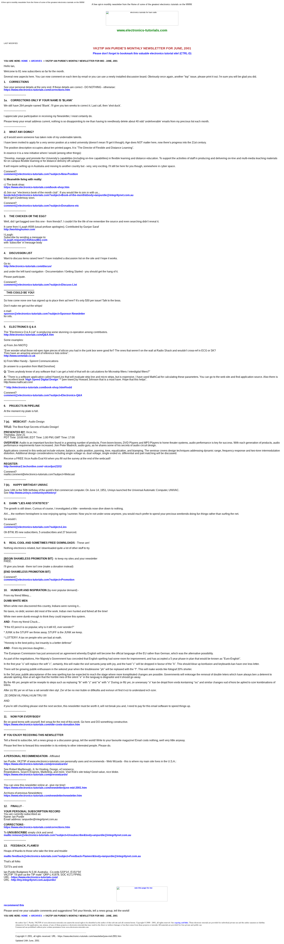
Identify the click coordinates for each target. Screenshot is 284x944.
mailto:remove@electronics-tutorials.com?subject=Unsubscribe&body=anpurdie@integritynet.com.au (67, 835)
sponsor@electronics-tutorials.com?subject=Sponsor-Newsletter (44, 313)
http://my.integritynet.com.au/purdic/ (33, 879)
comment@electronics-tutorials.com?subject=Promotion (39, 579)
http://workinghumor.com (19, 229)
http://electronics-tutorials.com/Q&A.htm (29, 334)
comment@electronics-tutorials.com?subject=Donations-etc (41, 205)
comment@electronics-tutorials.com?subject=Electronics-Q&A (43, 395)
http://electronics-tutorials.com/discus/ (27, 266)
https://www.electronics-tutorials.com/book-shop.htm (36, 187)
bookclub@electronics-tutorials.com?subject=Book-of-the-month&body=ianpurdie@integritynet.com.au (68, 195)
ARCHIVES (36, 61)
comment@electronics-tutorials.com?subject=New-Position (41, 174)
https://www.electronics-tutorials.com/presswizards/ (36, 764)
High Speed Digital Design (41, 379)
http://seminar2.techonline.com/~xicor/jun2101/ (33, 466)
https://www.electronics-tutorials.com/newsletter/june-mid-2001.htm (45, 787)
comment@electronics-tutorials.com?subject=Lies (35, 527)
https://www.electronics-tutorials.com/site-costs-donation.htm (42, 724)
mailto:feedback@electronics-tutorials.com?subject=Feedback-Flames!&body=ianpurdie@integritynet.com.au (72, 856)
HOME (24, 61)
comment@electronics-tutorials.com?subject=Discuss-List (40, 284)
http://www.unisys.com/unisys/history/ (32, 492)
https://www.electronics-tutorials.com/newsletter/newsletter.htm (43, 795)
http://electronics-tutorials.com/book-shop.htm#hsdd (39, 387)
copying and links (181, 923)
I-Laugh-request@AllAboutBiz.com (25, 240)
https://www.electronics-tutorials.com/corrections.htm (37, 89)
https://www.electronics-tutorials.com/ (34, 877)
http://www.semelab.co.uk (19, 355)
